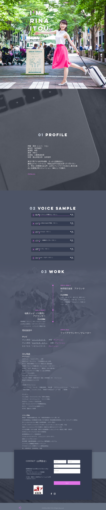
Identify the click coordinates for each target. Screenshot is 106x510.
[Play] (33, 215)
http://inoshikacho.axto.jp (34, 474)
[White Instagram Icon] (54, 493)
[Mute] (71, 214)
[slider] (72, 214)
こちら (28, 470)
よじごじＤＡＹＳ (38, 340)
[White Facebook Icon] (51, 493)
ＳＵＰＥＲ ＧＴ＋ (39, 343)
